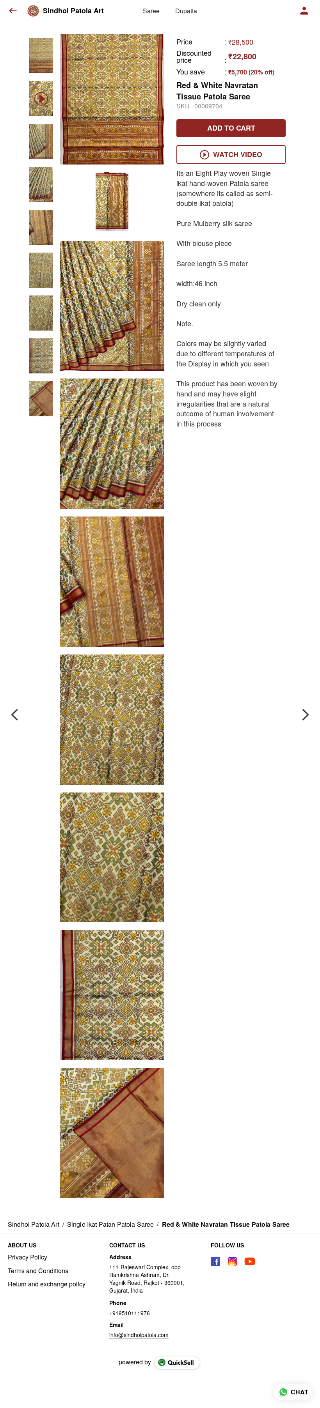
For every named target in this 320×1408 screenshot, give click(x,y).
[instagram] (232, 1261)
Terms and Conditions (38, 1270)
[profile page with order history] (304, 11)
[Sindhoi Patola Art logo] (33, 11)
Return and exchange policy (46, 1284)
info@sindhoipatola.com (139, 1335)
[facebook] (215, 1261)
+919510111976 (129, 1313)
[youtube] (250, 1261)
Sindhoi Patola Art (73, 11)
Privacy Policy (27, 1257)
